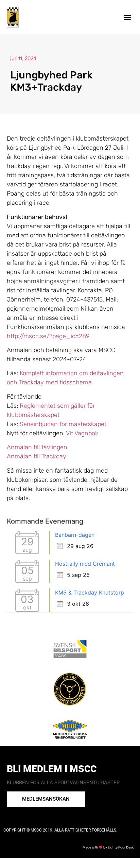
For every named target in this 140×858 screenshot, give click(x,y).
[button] (127, 17)
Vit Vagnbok (82, 433)
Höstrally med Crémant (85, 563)
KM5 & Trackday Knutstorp (89, 592)
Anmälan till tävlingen (37, 447)
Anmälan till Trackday (36, 456)
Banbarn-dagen (74, 534)
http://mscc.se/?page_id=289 (48, 336)
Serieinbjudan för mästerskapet (63, 424)
